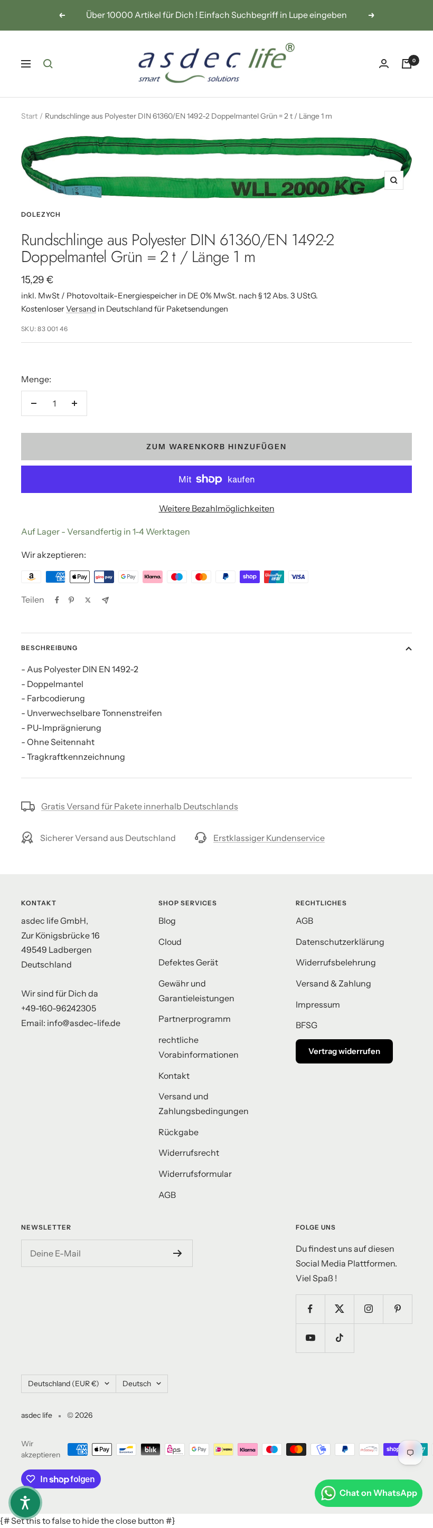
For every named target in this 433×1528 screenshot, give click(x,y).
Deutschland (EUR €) (63, 1383)
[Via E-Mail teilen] (105, 600)
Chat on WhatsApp (378, 1492)
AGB (167, 1194)
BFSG (306, 1025)
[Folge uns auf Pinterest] (397, 1308)
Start (29, 116)
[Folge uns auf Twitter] (339, 1308)
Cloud (170, 941)
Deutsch (137, 1383)
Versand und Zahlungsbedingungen (203, 1103)
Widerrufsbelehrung (336, 962)
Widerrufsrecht (188, 1152)
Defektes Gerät (188, 962)
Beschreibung (49, 648)
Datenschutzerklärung (340, 941)
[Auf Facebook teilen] (57, 600)
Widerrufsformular (195, 1173)
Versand (81, 309)
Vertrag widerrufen (344, 1051)
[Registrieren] (177, 1253)
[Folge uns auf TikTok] (339, 1337)
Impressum (318, 1004)
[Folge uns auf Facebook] (310, 1308)
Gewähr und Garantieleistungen (196, 990)
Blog (167, 920)
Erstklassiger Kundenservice (269, 838)
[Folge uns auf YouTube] (310, 1337)
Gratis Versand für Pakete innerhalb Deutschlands (139, 806)
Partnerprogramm (194, 1018)
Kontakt (174, 1075)
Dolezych (41, 214)
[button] (25, 1503)
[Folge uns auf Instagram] (368, 1308)
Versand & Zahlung (333, 983)
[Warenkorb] (406, 64)
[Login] (384, 63)
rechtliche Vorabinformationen (198, 1047)
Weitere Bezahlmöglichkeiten (217, 508)
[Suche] (48, 64)
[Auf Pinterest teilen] (71, 600)
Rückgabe (178, 1132)
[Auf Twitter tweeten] (87, 600)
